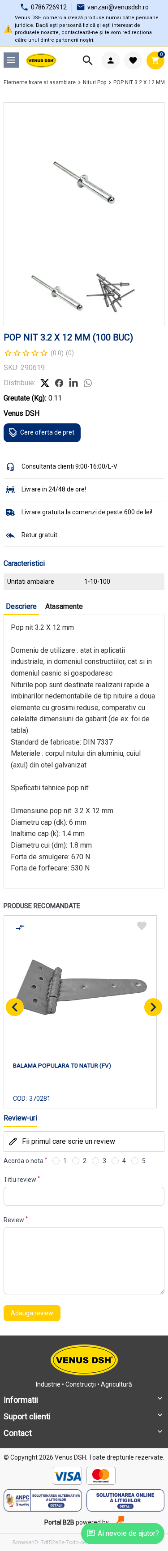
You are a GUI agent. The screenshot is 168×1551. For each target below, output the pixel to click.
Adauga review (32, 1313)
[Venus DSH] (41, 60)
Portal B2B (59, 1522)
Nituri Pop (94, 82)
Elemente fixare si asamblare (40, 82)
